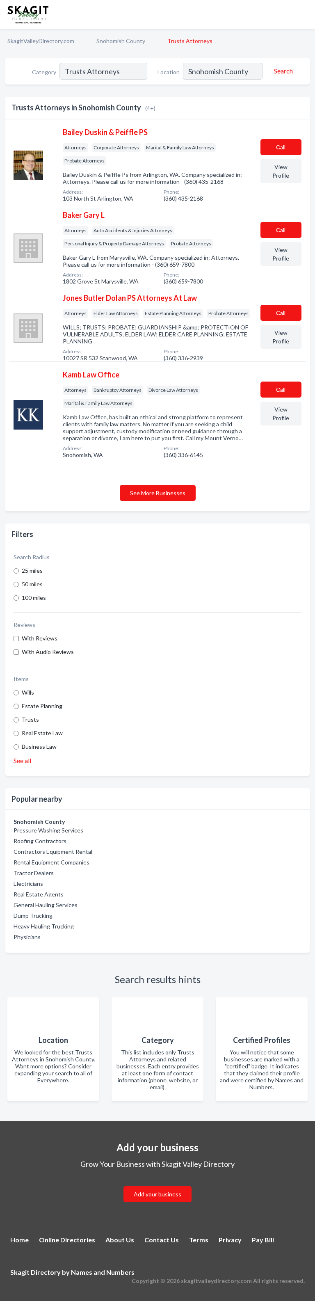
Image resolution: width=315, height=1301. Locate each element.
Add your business (157, 1194)
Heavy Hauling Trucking (44, 926)
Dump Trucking (33, 915)
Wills (28, 692)
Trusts (30, 719)
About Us (119, 1240)
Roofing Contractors (40, 840)
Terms (198, 1240)
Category (44, 72)
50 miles (32, 584)
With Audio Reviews (48, 651)
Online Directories (67, 1240)
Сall (280, 147)
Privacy (230, 1240)
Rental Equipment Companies (51, 862)
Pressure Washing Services (48, 830)
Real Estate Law (42, 732)
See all (22, 760)
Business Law (39, 746)
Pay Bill (263, 1240)
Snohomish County (120, 40)
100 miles (34, 597)
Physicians (27, 936)
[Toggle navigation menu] (303, 14)
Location (169, 72)
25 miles (32, 570)
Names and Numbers (103, 1272)
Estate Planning (42, 705)
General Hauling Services (46, 904)
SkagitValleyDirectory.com (40, 40)
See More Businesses (157, 492)
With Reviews (39, 638)
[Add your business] (157, 1184)
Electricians (28, 883)
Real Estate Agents (39, 894)
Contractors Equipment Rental (53, 851)
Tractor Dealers (34, 872)
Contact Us (161, 1240)
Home (19, 1240)
